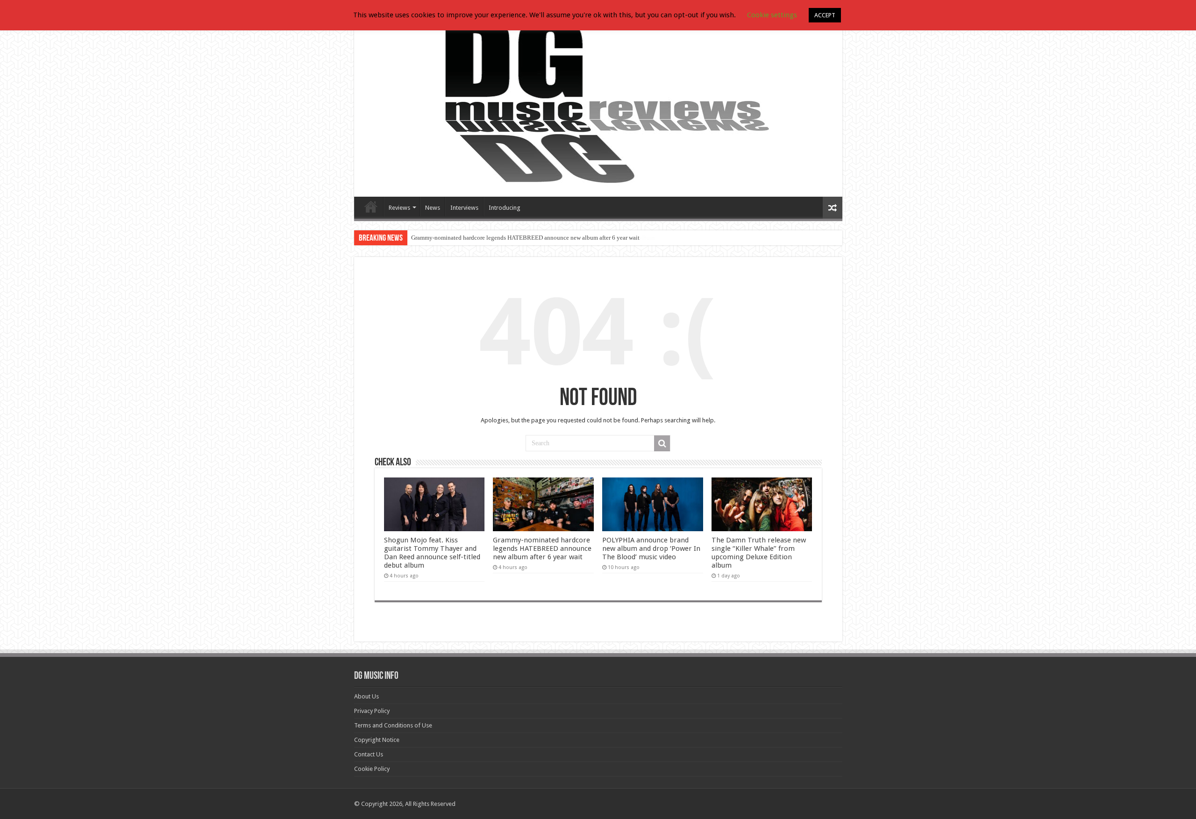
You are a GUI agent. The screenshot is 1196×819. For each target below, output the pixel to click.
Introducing (504, 207)
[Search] (662, 443)
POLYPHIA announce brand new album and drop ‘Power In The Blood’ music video (651, 548)
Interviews (464, 207)
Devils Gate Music (371, 206)
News (432, 207)
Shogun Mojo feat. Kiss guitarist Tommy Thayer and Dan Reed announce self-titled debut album (432, 553)
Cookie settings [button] (772, 15)
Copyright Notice (376, 739)
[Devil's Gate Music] (598, 104)
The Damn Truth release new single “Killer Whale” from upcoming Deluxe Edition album (759, 553)
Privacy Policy (372, 710)
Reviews (399, 207)
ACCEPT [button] (824, 15)
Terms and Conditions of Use (393, 725)
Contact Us (368, 754)
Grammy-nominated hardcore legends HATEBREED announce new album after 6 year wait (525, 237)
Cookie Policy (372, 768)
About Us (366, 696)
